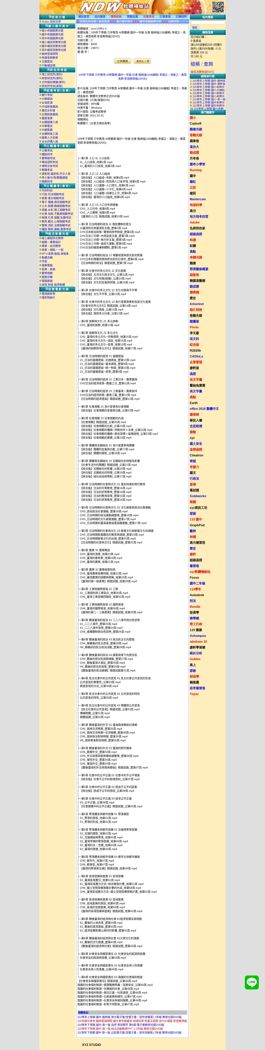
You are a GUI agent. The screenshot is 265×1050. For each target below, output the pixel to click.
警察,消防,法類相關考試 (56, 225)
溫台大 (194, 146)
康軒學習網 (197, 647)
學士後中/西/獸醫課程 (55, 177)
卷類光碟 (196, 135)
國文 (193, 472)
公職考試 (47, 150)
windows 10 (198, 641)
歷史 (193, 298)
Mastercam (198, 199)
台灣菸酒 (47, 102)
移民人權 (196, 420)
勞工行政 (196, 624)
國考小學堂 (197, 164)
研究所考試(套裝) (52, 86)
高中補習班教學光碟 (54, 49)
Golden (195, 659)
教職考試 (47, 169)
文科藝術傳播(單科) (53, 82)
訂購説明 (181, 16)
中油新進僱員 (50, 106)
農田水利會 (48, 110)
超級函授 (196, 234)
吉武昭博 (196, 426)
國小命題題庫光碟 (52, 30)
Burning (196, 170)
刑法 (193, 601)
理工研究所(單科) (52, 74)
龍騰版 (194, 321)
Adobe (195, 222)
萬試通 (194, 490)
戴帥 (193, 531)
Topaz (194, 694)
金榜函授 (196, 449)
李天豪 (194, 333)
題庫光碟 (196, 129)
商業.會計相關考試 (53, 198)
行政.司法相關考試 (53, 194)
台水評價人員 (50, 141)
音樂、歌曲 (48, 269)
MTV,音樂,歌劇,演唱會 (55, 253)
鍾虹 (193, 181)
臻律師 (194, 414)
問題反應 (132, 16)
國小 (193, 117)
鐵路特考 (47, 154)
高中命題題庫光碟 (52, 38)
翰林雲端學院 (50, 53)
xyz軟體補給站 (200, 571)
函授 (193, 373)
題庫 (193, 263)
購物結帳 (116, 16)
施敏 (193, 432)
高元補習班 (197, 542)
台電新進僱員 (50, 114)
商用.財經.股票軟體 (53, 284)
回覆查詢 (148, 16)
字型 (44, 261)
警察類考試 (48, 158)
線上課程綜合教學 (52, 238)
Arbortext (197, 304)
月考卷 (194, 158)
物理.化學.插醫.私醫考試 (56, 217)
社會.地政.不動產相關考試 (57, 213)
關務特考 (47, 181)
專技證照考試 (50, 162)
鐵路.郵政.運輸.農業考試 (56, 229)
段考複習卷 (197, 688)
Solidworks (198, 496)
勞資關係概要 (199, 269)
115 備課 (196, 630)
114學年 (195, 589)
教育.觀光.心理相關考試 (56, 221)
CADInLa (196, 356)
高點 (193, 251)
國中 (193, 176)
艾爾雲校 (47, 61)
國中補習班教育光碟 (54, 46)
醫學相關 (47, 273)
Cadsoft (195, 123)
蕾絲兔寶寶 (197, 385)
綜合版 (194, 344)
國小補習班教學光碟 (54, 42)
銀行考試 (47, 94)
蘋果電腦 (47, 265)
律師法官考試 (50, 165)
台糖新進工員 (50, 133)
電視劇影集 (48, 293)
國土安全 (196, 443)
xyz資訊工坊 (198, 507)
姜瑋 (193, 484)
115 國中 (196, 519)
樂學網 (194, 618)
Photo (194, 327)
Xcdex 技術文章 (51, 21)
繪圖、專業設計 (51, 242)
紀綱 (193, 245)
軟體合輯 (47, 257)
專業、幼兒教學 (51, 245)
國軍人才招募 (50, 137)
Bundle (195, 606)
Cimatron (196, 455)
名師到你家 (197, 228)
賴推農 (194, 682)
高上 (193, 665)
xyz (192, 438)
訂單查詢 (165, 16)
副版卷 (194, 275)
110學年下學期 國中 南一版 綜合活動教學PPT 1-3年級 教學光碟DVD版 (120, 1028)
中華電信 (47, 125)
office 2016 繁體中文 (204, 408)
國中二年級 (197, 583)
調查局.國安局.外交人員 (56, 173)
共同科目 (47, 190)
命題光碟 (196, 257)
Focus (194, 577)
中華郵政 (47, 98)
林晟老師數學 (50, 57)
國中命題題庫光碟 (52, 34)
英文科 (194, 339)
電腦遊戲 (47, 280)
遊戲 (193, 502)
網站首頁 (83, 16)
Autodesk (197, 595)
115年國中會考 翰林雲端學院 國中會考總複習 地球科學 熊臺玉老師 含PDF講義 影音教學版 (132, 1020)
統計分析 (196, 653)
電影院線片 (48, 297)
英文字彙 (196, 379)
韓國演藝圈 (197, 280)
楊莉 (193, 193)
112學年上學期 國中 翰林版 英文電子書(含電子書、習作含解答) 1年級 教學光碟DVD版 (129, 1017)
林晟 (193, 240)
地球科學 (196, 205)
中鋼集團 (47, 129)
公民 (193, 187)
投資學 (194, 612)
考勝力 (194, 467)
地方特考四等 (199, 216)
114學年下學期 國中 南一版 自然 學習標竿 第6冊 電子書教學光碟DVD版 (120, 1024)
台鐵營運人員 (50, 122)
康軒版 (194, 368)
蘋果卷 (194, 141)
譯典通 (194, 292)
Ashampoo (198, 635)
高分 (193, 210)
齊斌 (193, 461)
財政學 (194, 676)
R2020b (195, 350)
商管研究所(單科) (52, 78)
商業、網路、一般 (52, 249)
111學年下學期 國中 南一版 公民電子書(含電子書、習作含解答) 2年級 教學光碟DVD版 (129, 1032)
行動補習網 (48, 65)
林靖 (193, 536)
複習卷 (194, 566)
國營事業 (47, 118)
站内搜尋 (99, 16)
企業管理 (196, 362)
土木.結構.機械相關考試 (56, 205)
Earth (194, 403)
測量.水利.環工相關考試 (56, 209)
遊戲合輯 (47, 276)
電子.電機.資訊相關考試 (56, 202)
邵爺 (193, 513)
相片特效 (196, 309)
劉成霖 (194, 152)
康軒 (193, 554)
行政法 (194, 478)
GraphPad (197, 525)
